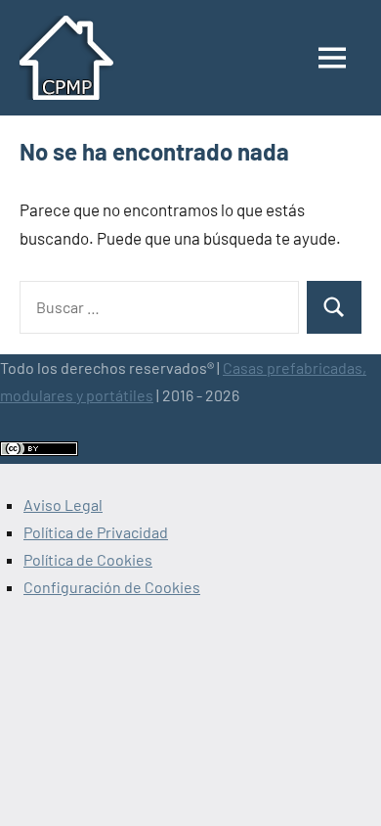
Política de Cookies (87, 559)
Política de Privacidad (95, 532)
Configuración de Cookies (111, 586)
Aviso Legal (63, 504)
